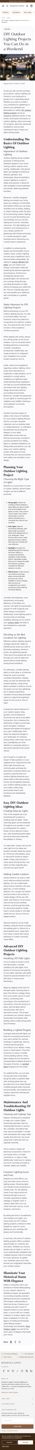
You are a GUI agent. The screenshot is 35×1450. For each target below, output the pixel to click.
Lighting (7, 29)
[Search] (7, 6)
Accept (25, 1442)
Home (3, 18)
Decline (9, 1442)
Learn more (5, 1446)
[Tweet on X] (11, 1342)
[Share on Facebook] (15, 1342)
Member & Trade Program (10, 1392)
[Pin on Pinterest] (19, 1342)
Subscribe (17, 1426)
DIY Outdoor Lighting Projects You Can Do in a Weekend (15, 21)
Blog (8, 18)
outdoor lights (13, 623)
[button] (31, 6)
